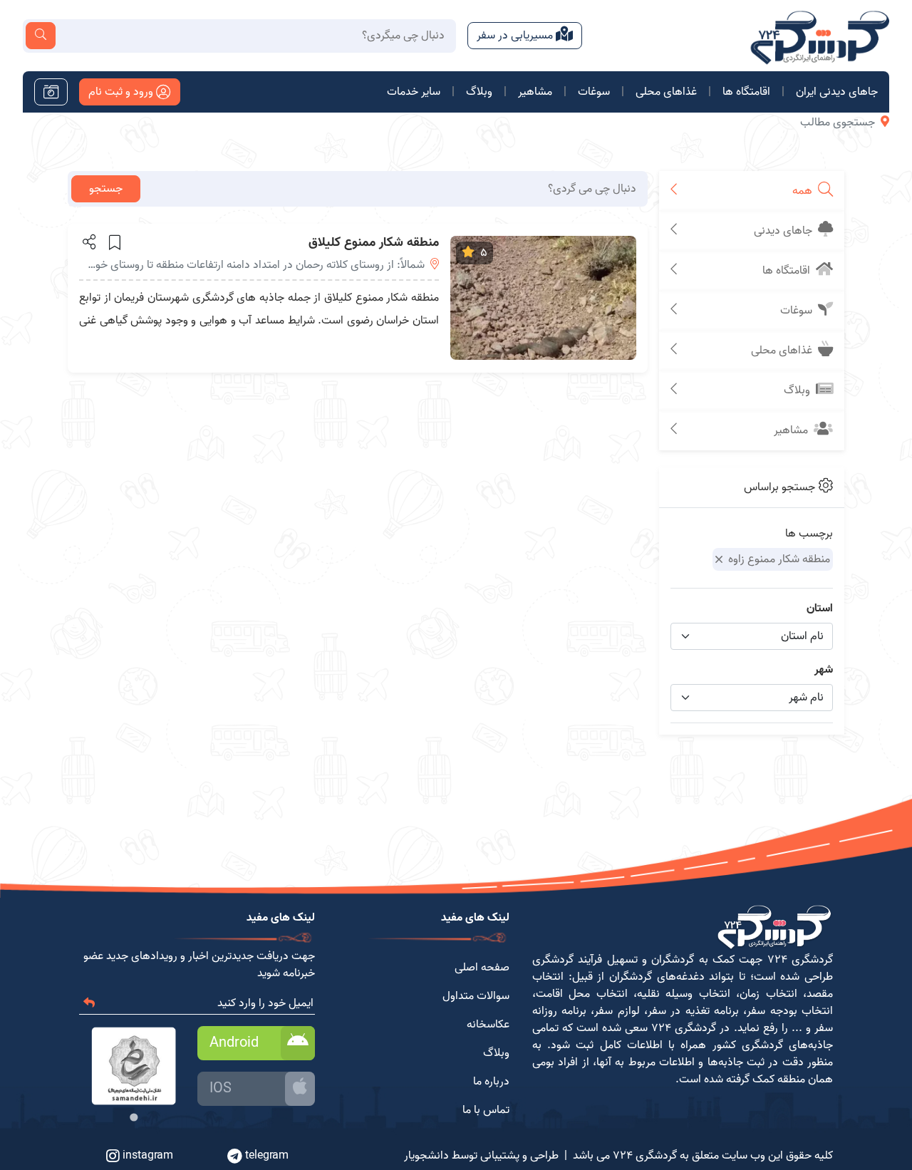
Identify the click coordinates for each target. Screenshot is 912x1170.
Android (234, 1043)
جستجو (106, 189)
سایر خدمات (413, 91)
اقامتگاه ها (746, 91)
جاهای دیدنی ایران (837, 91)
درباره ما (491, 1081)
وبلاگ (479, 91)
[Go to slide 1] (134, 1117)
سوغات (594, 91)
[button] (88, 241)
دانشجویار (426, 1155)
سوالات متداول (475, 996)
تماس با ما (485, 1110)
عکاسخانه (488, 1024)
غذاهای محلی (666, 91)
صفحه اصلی (482, 967)
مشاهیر (535, 91)
